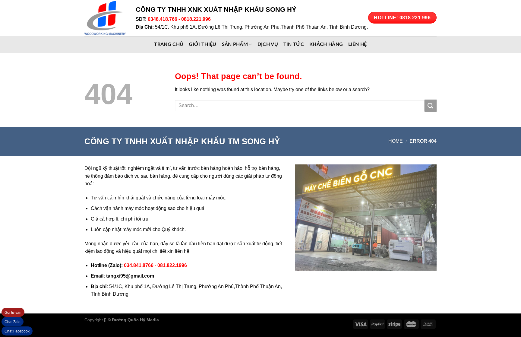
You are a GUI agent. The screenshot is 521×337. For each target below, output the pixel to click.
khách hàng (326, 44)
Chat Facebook (17, 331)
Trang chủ (168, 44)
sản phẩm (235, 44)
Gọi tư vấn (13, 312)
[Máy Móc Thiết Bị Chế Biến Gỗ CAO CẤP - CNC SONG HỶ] (105, 18)
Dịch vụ (267, 44)
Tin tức (293, 44)
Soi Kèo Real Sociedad (210, 319)
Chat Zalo (13, 322)
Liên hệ (357, 44)
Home (395, 141)
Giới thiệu (202, 44)
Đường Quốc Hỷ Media (135, 319)
